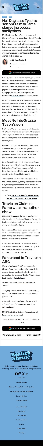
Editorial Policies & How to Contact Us (21, 387)
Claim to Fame (17, 96)
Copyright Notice (21, 400)
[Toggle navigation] (38, 7)
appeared (17, 216)
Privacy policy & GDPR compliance (21, 391)
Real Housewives (21, 420)
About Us (21, 378)
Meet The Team (21, 382)
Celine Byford (19, 60)
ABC (10, 17)
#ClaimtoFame (18, 278)
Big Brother (21, 411)
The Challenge (21, 415)
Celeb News (21, 428)
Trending (21, 433)
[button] (3, 7)
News (4, 17)
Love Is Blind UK (21, 407)
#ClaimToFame (22, 283)
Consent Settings (21, 396)
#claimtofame (7, 307)
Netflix (21, 424)
